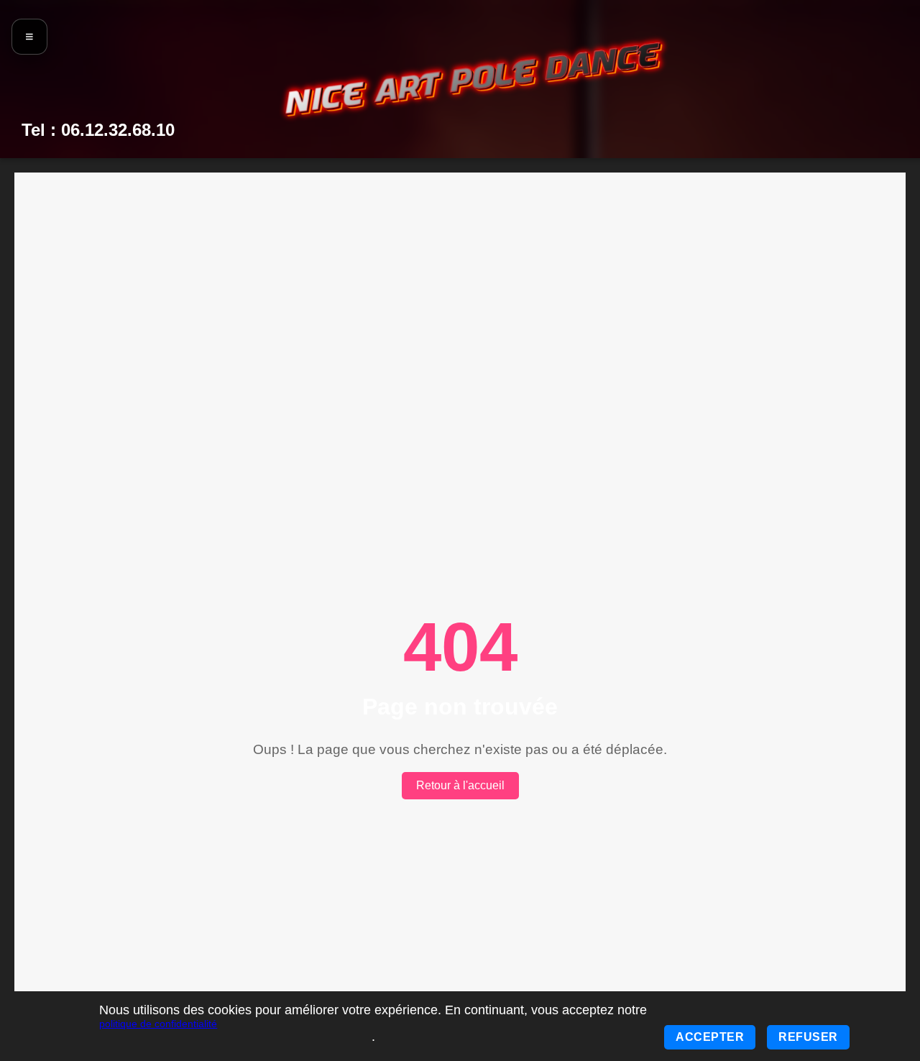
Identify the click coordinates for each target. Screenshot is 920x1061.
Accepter (710, 1037)
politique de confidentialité (158, 1023)
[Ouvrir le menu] (29, 37)
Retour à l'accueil (460, 785)
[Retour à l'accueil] (474, 78)
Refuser (808, 1037)
